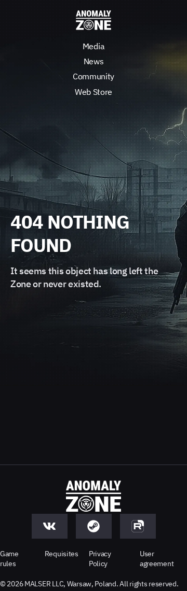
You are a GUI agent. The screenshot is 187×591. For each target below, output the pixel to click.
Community (93, 76)
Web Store (93, 92)
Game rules (9, 558)
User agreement (156, 558)
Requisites (61, 553)
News (94, 61)
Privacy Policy (100, 558)
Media (93, 46)
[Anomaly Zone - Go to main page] (93, 20)
